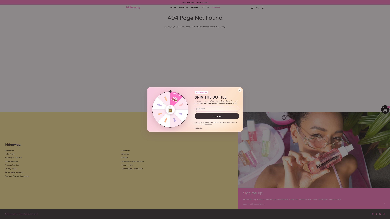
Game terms (208, 124)
